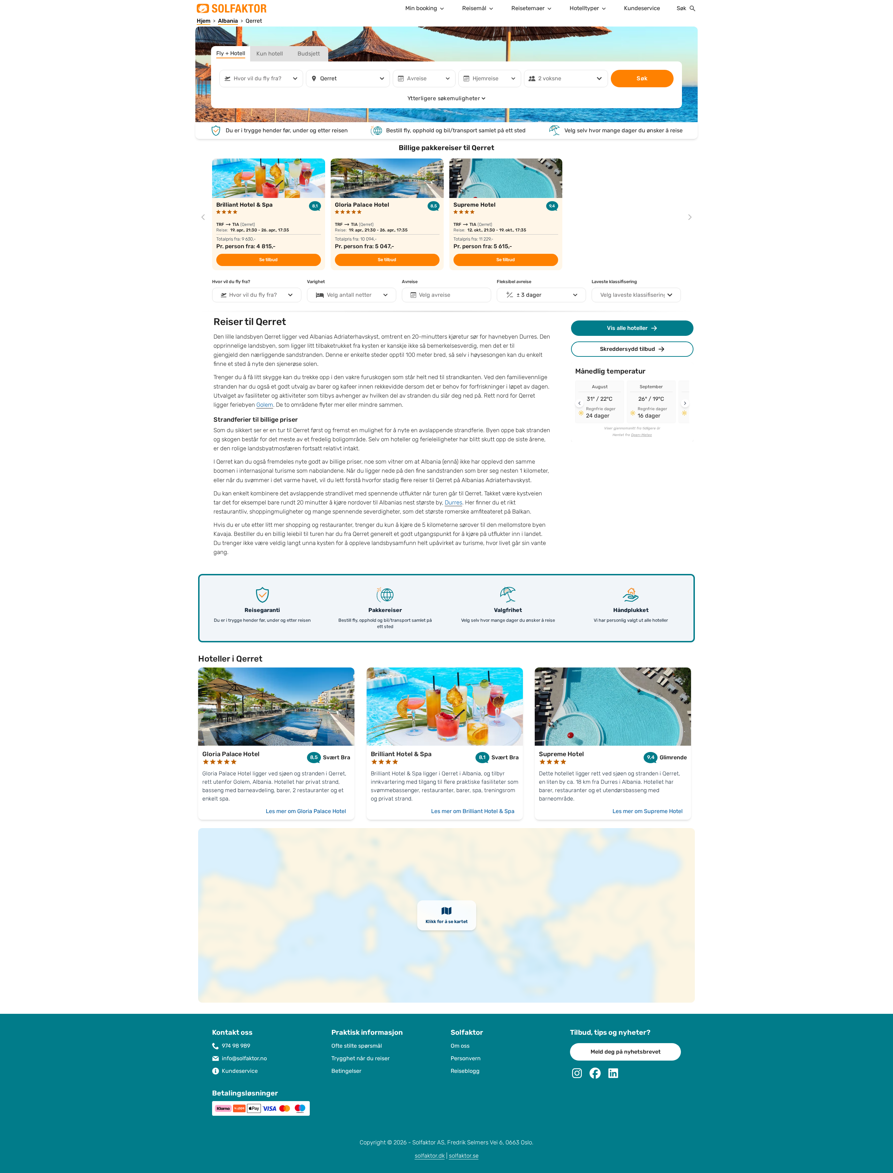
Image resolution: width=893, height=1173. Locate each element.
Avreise (410, 282)
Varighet (316, 282)
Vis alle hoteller (627, 328)
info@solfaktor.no (244, 1058)
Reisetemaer (528, 8)
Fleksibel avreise (514, 282)
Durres (453, 502)
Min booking (421, 8)
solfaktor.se (464, 1155)
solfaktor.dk (430, 1155)
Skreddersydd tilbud (627, 349)
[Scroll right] (685, 403)
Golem (264, 404)
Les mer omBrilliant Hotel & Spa (473, 811)
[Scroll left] (579, 403)
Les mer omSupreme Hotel (648, 811)
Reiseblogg (465, 1071)
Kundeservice (642, 8)
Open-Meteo (641, 435)
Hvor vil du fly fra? (231, 282)
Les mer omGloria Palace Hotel (306, 811)
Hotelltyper (584, 8)
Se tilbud (268, 260)
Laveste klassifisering (614, 282)
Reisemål (474, 8)
